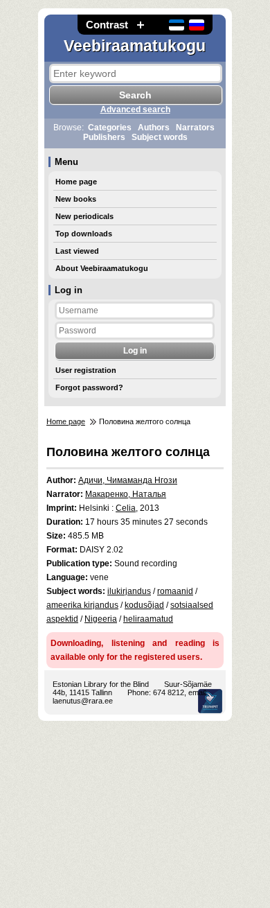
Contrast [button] (107, 24)
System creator (210, 701)
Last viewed (77, 251)
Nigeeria (100, 619)
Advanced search (135, 109)
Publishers (104, 137)
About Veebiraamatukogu (101, 268)
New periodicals (84, 216)
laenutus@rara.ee (83, 701)
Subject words (160, 137)
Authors (154, 127)
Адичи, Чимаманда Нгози (127, 480)
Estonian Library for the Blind (101, 684)
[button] (140, 24)
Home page (76, 181)
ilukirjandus (129, 591)
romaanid (175, 591)
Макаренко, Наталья (125, 494)
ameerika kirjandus (82, 605)
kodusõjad (144, 605)
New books (75, 199)
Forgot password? (89, 387)
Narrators (195, 127)
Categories (110, 127)
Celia (126, 508)
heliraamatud (148, 619)
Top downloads (83, 233)
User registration (85, 370)
